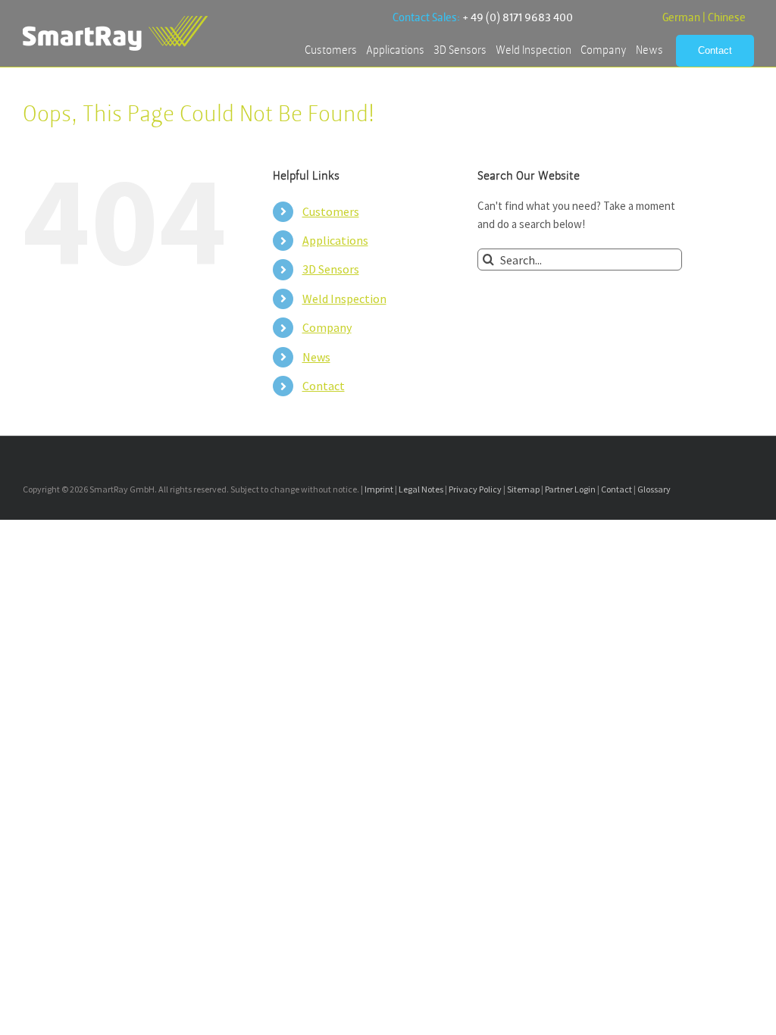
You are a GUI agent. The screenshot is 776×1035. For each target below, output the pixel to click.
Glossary (654, 489)
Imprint (379, 489)
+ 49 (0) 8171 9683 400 (517, 18)
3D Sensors (330, 269)
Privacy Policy (475, 489)
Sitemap (523, 489)
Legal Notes (421, 489)
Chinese (727, 18)
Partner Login (570, 489)
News (316, 356)
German (681, 18)
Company (327, 327)
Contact (323, 385)
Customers (330, 211)
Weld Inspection (344, 298)
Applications (335, 240)
